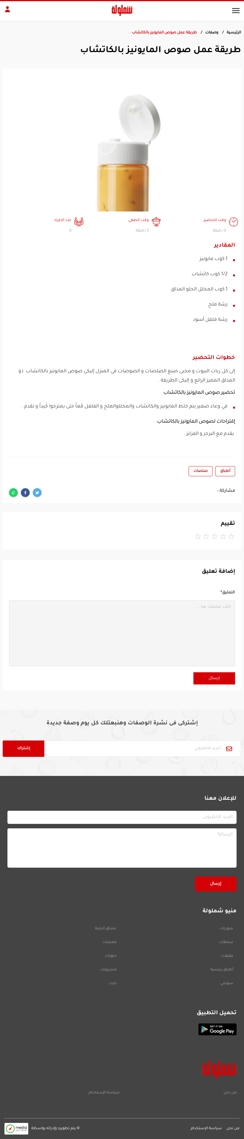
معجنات (109, 942)
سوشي (226, 983)
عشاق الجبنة (106, 929)
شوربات (226, 929)
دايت (113, 983)
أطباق (225, 471)
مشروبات (108, 970)
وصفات (211, 33)
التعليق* (227, 592)
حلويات (111, 956)
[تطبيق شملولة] (122, 1029)
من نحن (230, 1093)
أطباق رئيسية (221, 970)
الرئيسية (234, 33)
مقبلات (227, 956)
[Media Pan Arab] (16, 1129)
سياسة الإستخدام (104, 1093)
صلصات (200, 471)
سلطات (226, 942)
